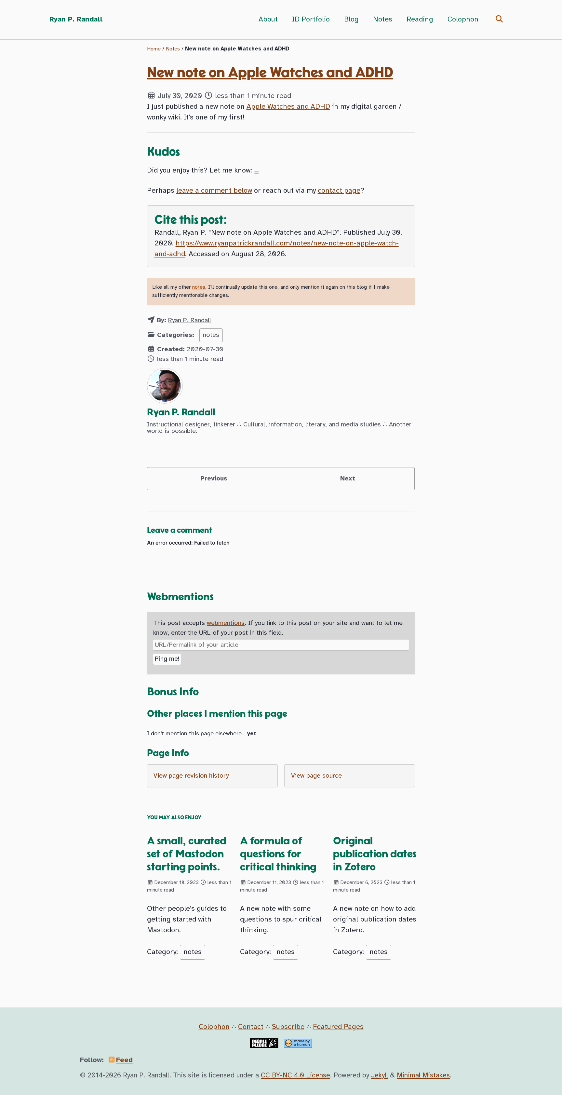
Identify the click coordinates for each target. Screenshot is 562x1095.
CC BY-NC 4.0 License (295, 1075)
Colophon (463, 19)
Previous (213, 478)
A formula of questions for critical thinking (278, 854)
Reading (420, 19)
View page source (316, 775)
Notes (382, 19)
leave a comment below (214, 191)
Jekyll (379, 1075)
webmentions (226, 623)
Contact (250, 1027)
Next (347, 478)
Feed (124, 1060)
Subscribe (288, 1027)
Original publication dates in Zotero (375, 854)
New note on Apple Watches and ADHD (270, 73)
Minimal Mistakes (423, 1075)
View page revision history (191, 775)
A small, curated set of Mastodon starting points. (186, 854)
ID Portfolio (311, 19)
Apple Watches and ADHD (288, 107)
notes (198, 287)
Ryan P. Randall (76, 19)
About (268, 19)
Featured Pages (338, 1027)
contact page (339, 191)
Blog (351, 19)
